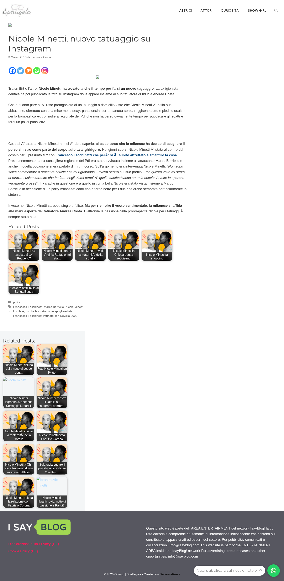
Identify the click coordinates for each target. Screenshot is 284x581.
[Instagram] (44, 70)
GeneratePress (169, 574)
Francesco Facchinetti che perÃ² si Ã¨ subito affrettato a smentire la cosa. (117, 155)
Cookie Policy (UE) (23, 551)
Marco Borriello (54, 306)
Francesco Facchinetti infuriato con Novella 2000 (45, 315)
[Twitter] (20, 70)
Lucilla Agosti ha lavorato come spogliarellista (43, 311)
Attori (206, 10)
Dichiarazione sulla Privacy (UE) (33, 544)
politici (17, 302)
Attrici (185, 10)
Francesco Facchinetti (27, 306)
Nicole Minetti (74, 306)
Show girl (257, 10)
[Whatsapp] (36, 70)
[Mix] (28, 70)
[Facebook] (12, 70)
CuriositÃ (230, 10)
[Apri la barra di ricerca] (276, 10)
